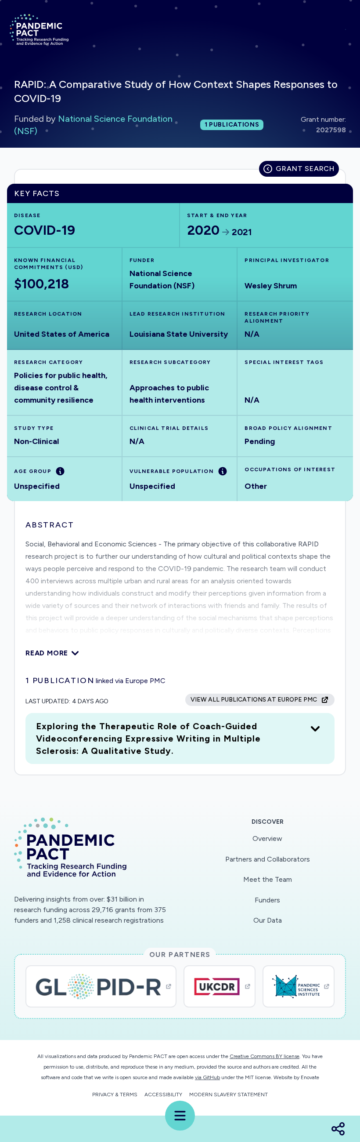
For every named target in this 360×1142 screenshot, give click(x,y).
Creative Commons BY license (264, 1056)
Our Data (267, 920)
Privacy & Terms (114, 1094)
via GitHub (207, 1077)
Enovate (310, 1077)
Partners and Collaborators (267, 859)
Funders (267, 900)
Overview (267, 838)
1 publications (232, 124)
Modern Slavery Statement (228, 1094)
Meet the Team (267, 879)
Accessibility (163, 1094)
